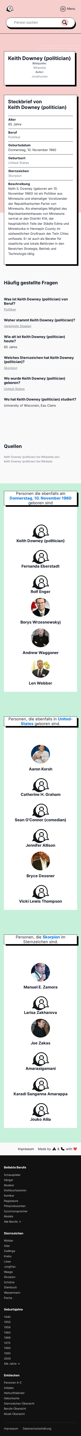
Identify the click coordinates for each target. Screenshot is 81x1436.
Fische (8, 1297)
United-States (14, 389)
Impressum (26, 1149)
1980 (7, 1348)
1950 (7, 1322)
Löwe (7, 1261)
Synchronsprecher (16, 1211)
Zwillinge (9, 1251)
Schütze (9, 1282)
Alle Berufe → (12, 1221)
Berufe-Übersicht (15, 1408)
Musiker (9, 1185)
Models (8, 1216)
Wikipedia (39, 67)
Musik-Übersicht (14, 1413)
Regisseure (11, 1200)
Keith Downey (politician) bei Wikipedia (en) (32, 456)
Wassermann (12, 1292)
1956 (7, 1327)
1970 (7, 1342)
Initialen (9, 1387)
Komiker (9, 1195)
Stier (7, 1245)
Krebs (7, 1256)
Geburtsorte (11, 1398)
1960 (7, 1332)
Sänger (8, 1180)
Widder (8, 1240)
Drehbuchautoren (15, 1190)
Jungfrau (10, 1266)
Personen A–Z (13, 1382)
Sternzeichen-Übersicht (19, 1403)
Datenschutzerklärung (37, 1428)
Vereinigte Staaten (17, 326)
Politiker (14, 137)
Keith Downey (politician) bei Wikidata (28, 461)
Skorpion (15, 176)
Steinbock (10, 1287)
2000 (7, 1358)
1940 (7, 1316)
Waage (8, 1271)
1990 (7, 1353)
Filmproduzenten (15, 1206)
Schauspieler (12, 1174)
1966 (7, 1337)
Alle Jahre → (12, 1363)
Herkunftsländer (14, 1393)
